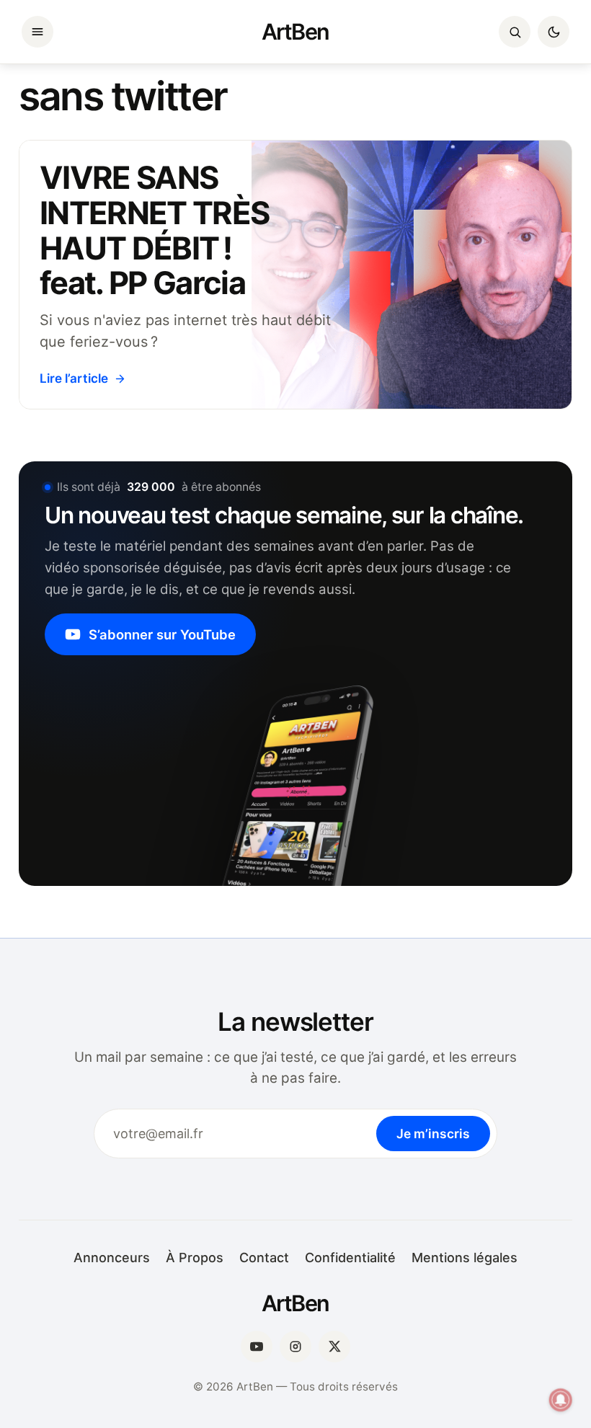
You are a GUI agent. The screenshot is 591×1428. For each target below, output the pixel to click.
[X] (334, 1346)
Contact (264, 1257)
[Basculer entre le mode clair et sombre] (553, 32)
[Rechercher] (514, 32)
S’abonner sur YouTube (162, 634)
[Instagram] (295, 1346)
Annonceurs (112, 1257)
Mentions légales (464, 1257)
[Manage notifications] (560, 1399)
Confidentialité (350, 1257)
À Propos (194, 1257)
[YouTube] (256, 1346)
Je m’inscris (433, 1133)
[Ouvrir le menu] (37, 32)
